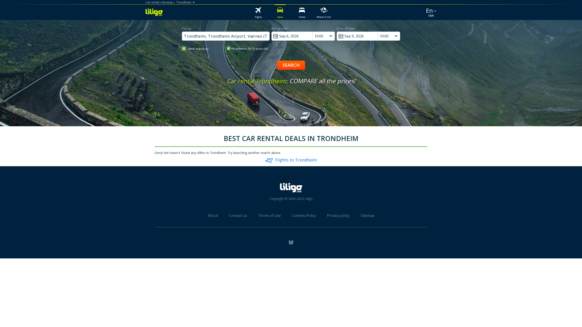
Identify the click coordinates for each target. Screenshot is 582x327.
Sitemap (367, 215)
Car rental (152, 2)
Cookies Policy (304, 215)
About (213, 215)
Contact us (238, 215)
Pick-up (186, 28)
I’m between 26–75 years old (249, 49)
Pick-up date (279, 28)
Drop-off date (346, 28)
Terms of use (269, 215)
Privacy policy (338, 215)
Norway (167, 2)
